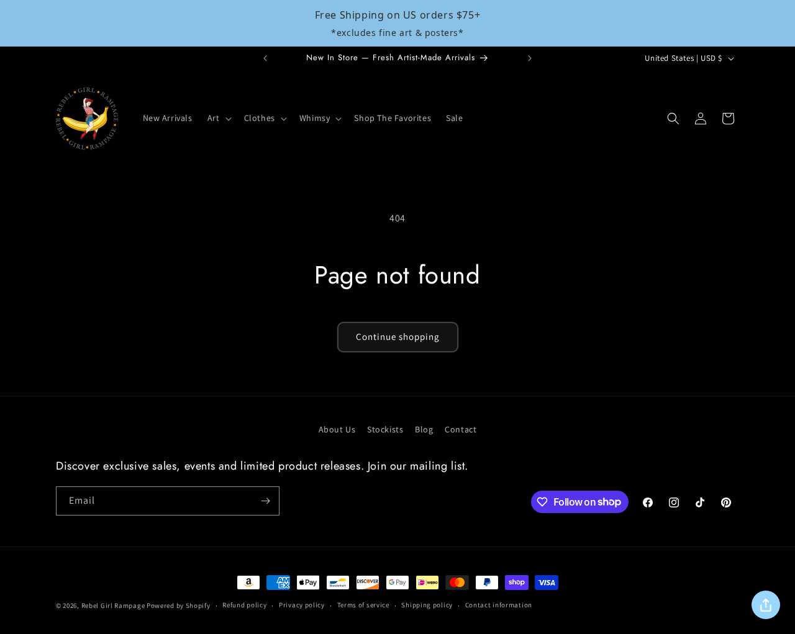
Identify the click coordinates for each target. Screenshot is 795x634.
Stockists (385, 429)
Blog (424, 429)
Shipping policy (427, 605)
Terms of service (363, 605)
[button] (218, 118)
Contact (460, 429)
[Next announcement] (529, 58)
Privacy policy (302, 605)
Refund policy (244, 605)
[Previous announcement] (265, 58)
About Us (337, 429)
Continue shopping (398, 336)
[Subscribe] (265, 501)
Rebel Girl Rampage (113, 605)
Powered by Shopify (179, 605)
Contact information (498, 605)
